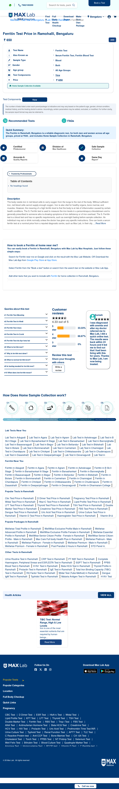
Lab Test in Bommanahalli (36, 448)
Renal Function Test (54, 732)
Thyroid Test (58, 718)
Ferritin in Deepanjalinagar (34, 485)
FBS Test (78, 721)
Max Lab (14, 20)
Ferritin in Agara (36, 468)
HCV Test (10, 728)
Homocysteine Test (32, 746)
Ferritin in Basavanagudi (18, 474)
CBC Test (10, 714)
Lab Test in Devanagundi (78, 455)
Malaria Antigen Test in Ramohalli (79, 576)
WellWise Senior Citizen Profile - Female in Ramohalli (57, 535)
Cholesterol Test (13, 739)
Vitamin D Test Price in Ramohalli (36, 515)
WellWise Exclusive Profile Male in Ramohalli (68, 528)
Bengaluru (96, 16)
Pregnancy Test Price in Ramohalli (91, 498)
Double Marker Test (15, 721)
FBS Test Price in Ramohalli (93, 508)
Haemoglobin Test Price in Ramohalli (76, 515)
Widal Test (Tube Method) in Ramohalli (79, 573)
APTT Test (74, 732)
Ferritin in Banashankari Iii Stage (32, 471)
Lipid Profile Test (13, 718)
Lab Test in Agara (38, 437)
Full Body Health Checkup (56, 21)
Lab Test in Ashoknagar (85, 437)
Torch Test (31, 739)
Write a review (58, 368)
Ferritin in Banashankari (64, 471)
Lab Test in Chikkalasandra (67, 451)
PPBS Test (45, 739)
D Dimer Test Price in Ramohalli (54, 498)
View (57, 75)
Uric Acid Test (56, 728)
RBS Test (50, 721)
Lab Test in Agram (60, 437)
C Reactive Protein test (17, 735)
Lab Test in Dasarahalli (17, 455)
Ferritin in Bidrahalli (88, 474)
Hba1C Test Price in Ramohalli (55, 501)
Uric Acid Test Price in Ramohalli (58, 512)
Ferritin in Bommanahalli (28, 478)
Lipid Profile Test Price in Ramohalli (92, 501)
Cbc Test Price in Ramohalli (19, 498)
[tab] (13, 681)
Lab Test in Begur (44, 444)
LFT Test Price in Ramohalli (19, 505)
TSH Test (73, 718)
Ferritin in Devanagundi (64, 485)
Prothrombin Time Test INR (81, 728)
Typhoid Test (34, 732)
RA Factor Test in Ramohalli (41, 573)
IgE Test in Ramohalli (61, 569)
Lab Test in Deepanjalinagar (47, 455)
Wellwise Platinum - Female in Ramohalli (43, 542)
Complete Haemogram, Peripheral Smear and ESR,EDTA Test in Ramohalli (56, 560)
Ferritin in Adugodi (15, 468)
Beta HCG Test (59, 725)
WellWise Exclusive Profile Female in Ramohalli (65, 532)
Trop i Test (64, 721)
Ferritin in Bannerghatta (92, 471)
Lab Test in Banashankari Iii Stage (37, 441)
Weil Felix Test (12, 742)
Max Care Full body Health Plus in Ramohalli (59, 539)
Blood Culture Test (50, 742)
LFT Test (43, 718)
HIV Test (23, 728)
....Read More (99, 223)
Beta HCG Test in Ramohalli (76, 566)
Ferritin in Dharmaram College (94, 485)
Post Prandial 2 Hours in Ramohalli (69, 546)
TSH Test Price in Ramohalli (88, 505)
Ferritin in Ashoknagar (80, 468)
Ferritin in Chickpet (31, 481)
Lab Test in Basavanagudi (18, 444)
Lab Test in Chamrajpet (92, 448)
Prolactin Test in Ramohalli (33, 569)
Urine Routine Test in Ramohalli (21, 559)
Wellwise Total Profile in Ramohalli (23, 528)
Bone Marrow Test (60, 735)
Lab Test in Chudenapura (98, 451)
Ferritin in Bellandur (64, 474)
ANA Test (10, 725)
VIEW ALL (106, 595)
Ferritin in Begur (42, 474)
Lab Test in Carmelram (65, 448)
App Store (52, 259)
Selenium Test (82, 739)
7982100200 (27, 4)
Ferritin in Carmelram (55, 478)
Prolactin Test (38, 728)
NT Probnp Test (63, 739)
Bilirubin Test (30, 742)
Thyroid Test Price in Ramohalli (53, 505)
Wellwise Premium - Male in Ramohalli (88, 542)
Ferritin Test (35, 721)
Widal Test (71, 714)
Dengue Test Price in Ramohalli (21, 512)
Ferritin (54, 275)
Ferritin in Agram (56, 468)
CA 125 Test (80, 735)
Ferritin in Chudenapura (87, 481)
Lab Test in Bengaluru (33, 20)
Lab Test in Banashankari (71, 441)
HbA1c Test (56, 714)
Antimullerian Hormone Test (33, 725)
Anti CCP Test (40, 735)
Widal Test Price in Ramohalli (20, 501)
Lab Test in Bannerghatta (101, 441)
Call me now (88, 786)
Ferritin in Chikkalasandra (58, 481)
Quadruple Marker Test (76, 742)
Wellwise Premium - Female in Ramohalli (26, 546)
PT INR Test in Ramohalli (81, 559)
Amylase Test (12, 746)
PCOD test (51, 746)
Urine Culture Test (14, 732)
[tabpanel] (98, 342)
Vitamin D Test (68, 746)
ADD (112, 40)
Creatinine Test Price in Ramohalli (58, 508)
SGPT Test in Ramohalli (88, 562)
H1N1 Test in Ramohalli (45, 566)
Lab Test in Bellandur (68, 444)
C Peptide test (87, 746)
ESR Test (41, 714)
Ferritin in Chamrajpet (80, 478)
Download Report (69, 18)
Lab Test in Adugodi (15, 437)
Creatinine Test (78, 725)
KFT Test (30, 718)
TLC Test (88, 732)
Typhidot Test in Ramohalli (44, 576)
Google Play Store (35, 259)
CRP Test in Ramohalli (53, 559)
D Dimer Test (25, 714)
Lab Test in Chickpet (39, 451)
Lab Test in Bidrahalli (93, 444)
